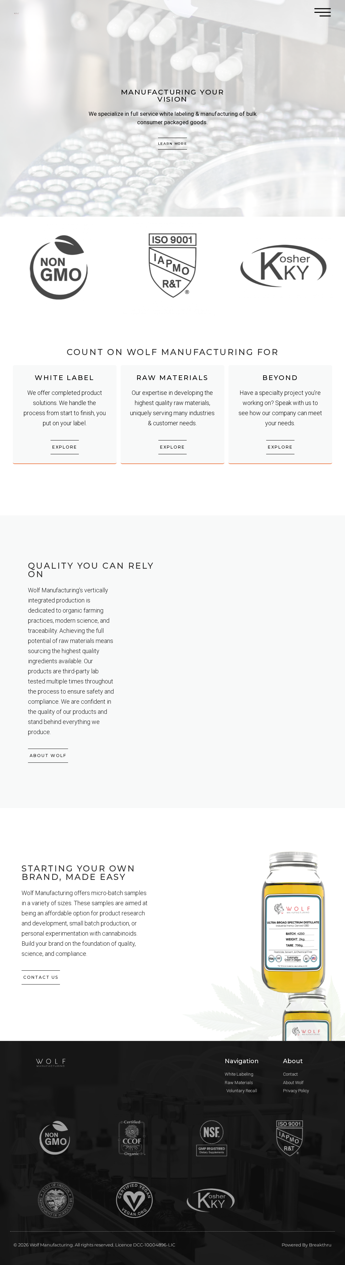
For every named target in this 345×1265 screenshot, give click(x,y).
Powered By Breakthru (307, 1244)
